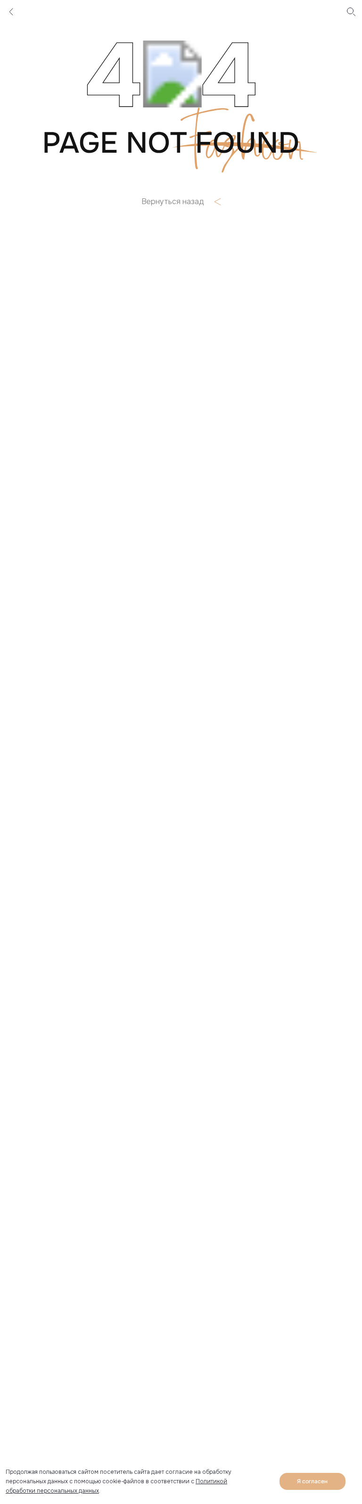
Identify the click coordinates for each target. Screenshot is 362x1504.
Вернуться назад (172, 201)
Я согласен (312, 1481)
